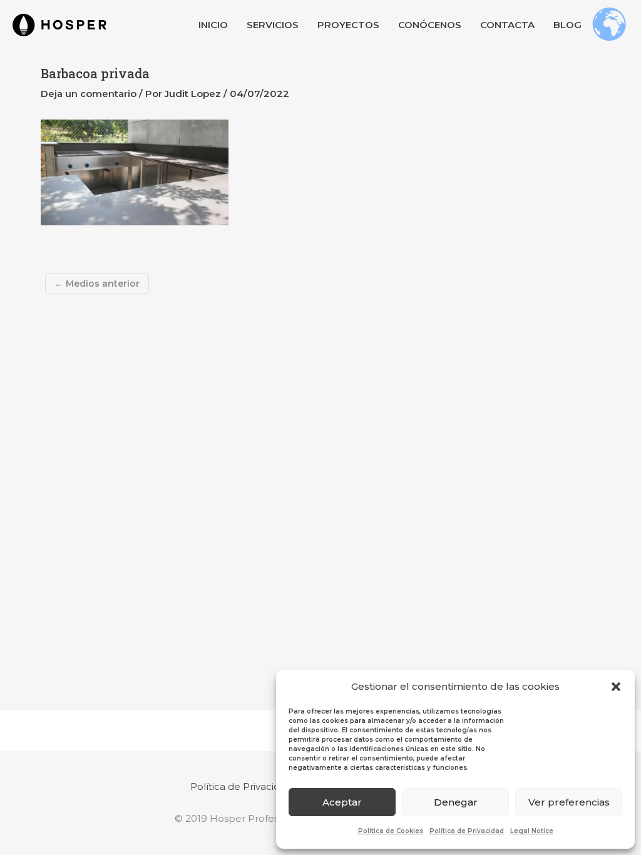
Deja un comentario (88, 94)
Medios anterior (97, 283)
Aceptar (342, 802)
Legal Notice (531, 831)
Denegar (456, 802)
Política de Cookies (390, 831)
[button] (616, 686)
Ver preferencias (569, 802)
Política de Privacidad (466, 831)
